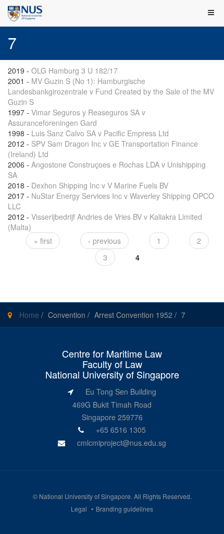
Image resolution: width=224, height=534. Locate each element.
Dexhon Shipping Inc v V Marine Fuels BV (99, 185)
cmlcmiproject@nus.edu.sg (121, 442)
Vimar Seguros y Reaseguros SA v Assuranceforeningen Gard (76, 117)
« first (43, 240)
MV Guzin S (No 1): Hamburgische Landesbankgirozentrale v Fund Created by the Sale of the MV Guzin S (111, 91)
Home (29, 315)
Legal (79, 508)
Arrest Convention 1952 (133, 315)
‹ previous (104, 240)
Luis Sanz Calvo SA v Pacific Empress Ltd (100, 133)
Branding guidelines (124, 508)
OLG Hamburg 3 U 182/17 (74, 70)
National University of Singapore (85, 496)
